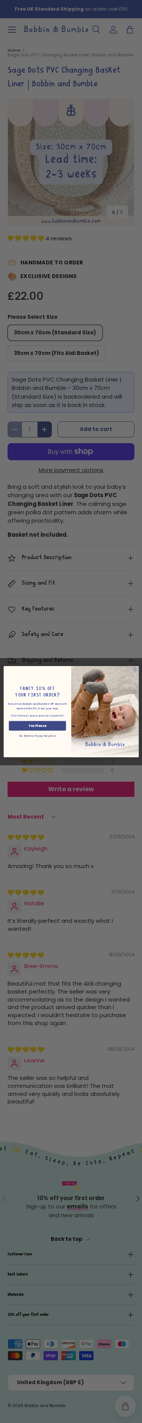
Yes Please (37, 725)
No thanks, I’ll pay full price (37, 735)
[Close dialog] (135, 669)
